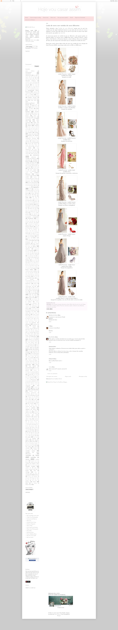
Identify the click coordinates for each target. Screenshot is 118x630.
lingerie (27, 287)
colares (27, 153)
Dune (27, 193)
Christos (27, 146)
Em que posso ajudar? (63, 17)
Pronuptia (27, 381)
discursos (27, 187)
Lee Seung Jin (35, 282)
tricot (28, 441)
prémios (31, 375)
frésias (37, 222)
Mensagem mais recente (51, 376)
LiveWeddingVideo (34, 289)
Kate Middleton (34, 271)
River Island (28, 395)
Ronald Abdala (34, 398)
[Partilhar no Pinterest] (51, 309)
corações (29, 168)
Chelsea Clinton (34, 145)
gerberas (37, 226)
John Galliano (35, 265)
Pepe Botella (32, 366)
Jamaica (33, 254)
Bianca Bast (34, 104)
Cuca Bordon (52, 337)
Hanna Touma (31, 239)
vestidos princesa (33, 462)
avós (34, 96)
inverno (31, 250)
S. (49, 326)
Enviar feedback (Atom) (56, 378)
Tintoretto (32, 435)
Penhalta (35, 363)
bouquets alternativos (62, 304)
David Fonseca (28, 179)
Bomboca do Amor (53, 315)
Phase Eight (37, 367)
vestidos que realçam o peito (32, 463)
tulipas (33, 441)
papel (32, 357)
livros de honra (33, 290)
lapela (38, 278)
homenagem (28, 242)
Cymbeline (28, 178)
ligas (36, 285)
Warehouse (36, 474)
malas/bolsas (34, 306)
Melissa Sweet (34, 321)
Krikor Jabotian (35, 275)
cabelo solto (36, 122)
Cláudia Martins (29, 152)
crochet (27, 177)
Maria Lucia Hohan (35, 317)
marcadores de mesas (31, 311)
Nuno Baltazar (32, 346)
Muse (32, 338)
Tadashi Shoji (34, 427)
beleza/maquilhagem (30, 103)
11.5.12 (50, 370)
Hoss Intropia (36, 243)
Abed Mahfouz (30, 71)
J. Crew (30, 253)
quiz (31, 381)
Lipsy (31, 287)
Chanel (29, 143)
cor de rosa (36, 167)
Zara (55, 307)
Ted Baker (32, 430)
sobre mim (33, 40)
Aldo (36, 78)
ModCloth (37, 332)
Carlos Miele (33, 129)
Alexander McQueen (31, 80)
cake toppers (36, 124)
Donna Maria (35, 190)
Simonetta (35, 417)
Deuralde (27, 185)
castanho (27, 139)
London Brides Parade (30, 293)
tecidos (27, 430)
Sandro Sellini (34, 405)
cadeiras (29, 124)
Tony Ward (36, 437)
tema (38, 430)
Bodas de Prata (34, 107)
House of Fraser (30, 244)
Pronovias (62, 305)
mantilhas (28, 310)
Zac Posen (34, 480)
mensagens (28, 328)
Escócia (27, 203)
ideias (34, 246)
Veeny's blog (29, 525)
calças (29, 125)
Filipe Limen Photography (32, 529)
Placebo (35, 370)
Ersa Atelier (28, 201)
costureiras (34, 171)
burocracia (32, 118)
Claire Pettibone (34, 150)
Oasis (28, 347)
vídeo (34, 470)
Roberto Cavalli (35, 395)
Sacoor (34, 402)
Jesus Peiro (28, 261)
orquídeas (54, 305)
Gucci (33, 236)
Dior (36, 185)
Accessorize (29, 72)
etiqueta (28, 204)
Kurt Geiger (28, 276)
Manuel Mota (34, 310)
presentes (28, 377)
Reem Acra (35, 388)
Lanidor (33, 278)
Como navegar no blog (35, 17)
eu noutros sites (33, 205)
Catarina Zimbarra (34, 139)
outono (37, 353)
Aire (34, 75)
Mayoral (27, 321)
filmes (27, 212)
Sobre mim (53, 17)
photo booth (29, 368)
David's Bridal (35, 179)
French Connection (29, 222)
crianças (34, 175)
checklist (27, 145)
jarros (38, 254)
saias (38, 402)
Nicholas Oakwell (29, 343)
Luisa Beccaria (34, 299)
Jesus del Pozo (35, 260)
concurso (36, 155)
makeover (27, 306)
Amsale (27, 86)
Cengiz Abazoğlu (30, 142)
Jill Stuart (34, 261)
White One (28, 477)
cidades (29, 147)
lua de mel (31, 297)
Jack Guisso (28, 254)
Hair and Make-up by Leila (33, 515)
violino (36, 472)
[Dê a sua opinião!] (48, 309)
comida (27, 155)
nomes (27, 345)
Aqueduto (27, 93)
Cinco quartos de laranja (32, 527)
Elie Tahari (35, 197)
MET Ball (37, 328)
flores (33, 214)
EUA (26, 207)
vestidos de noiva (50, 307)
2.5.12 (50, 321)
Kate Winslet (34, 272)
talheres (32, 428)
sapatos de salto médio (31, 410)
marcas (27, 313)
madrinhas (34, 303)
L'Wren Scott (35, 276)
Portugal (29, 374)
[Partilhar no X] (49, 309)
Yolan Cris (29, 479)
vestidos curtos (30, 451)
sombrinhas (36, 419)
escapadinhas (34, 201)
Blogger (59, 615)
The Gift (28, 432)
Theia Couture (28, 434)
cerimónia (37, 142)
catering (27, 141)
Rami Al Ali (34, 384)
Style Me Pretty (30, 532)
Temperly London (31, 431)
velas (36, 445)
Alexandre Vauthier (29, 82)
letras (35, 283)
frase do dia (34, 221)
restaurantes (28, 394)
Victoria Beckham (29, 469)
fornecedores (34, 215)
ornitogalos (35, 350)
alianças (35, 82)
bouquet (55, 304)
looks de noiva (75, 304)
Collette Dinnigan (33, 153)
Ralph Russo (28, 384)
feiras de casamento (29, 210)
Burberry (27, 118)
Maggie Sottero (35, 304)
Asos (53, 304)
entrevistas (29, 200)
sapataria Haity (29, 406)
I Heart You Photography (32, 517)
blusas (27, 107)
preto (33, 377)
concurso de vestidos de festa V (32, 164)
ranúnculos (66, 305)
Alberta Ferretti (29, 78)
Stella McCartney (30, 420)
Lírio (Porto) (37, 287)
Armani (37, 93)
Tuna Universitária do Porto (32, 442)
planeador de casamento (30, 371)
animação (31, 87)
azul (38, 96)
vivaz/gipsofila (29, 474)
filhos (36, 210)
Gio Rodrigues (34, 229)
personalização (29, 367)
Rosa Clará (28, 399)
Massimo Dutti (30, 318)
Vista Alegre (34, 473)
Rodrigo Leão (30, 396)
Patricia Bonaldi (29, 360)
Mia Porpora (35, 329)
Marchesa (28, 314)
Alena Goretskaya (29, 79)
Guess (38, 236)
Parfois (37, 357)
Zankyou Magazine (31, 523)
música (37, 338)
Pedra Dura (34, 361)
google (31, 233)
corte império (33, 169)
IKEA (31, 247)
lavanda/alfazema (29, 280)
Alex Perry (36, 79)
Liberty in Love (29, 285)
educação (29, 194)
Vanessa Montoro (30, 445)
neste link (62, 33)
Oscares (32, 353)
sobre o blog (29, 419)
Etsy (33, 204)
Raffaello (28, 382)
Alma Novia (28, 83)
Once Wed (29, 530)
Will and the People (35, 477)
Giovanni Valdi (28, 230)
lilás (35, 286)
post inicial (36, 374)
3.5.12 (50, 332)
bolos (37, 108)
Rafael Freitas (36, 381)
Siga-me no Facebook (80, 17)
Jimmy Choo (32, 262)
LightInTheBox (28, 286)
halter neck (36, 237)
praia (27, 375)
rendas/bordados (34, 389)
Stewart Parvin (33, 421)
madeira (29, 301)
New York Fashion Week (31, 342)
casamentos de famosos (32, 135)
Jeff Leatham (31, 257)
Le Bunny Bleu (28, 282)
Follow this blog (32, 560)
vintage (27, 472)
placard (27, 370)
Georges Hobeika (29, 226)
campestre (37, 125)
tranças (27, 439)
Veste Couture (28, 449)
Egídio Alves (36, 194)
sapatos (70, 305)
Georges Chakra (34, 225)
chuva (31, 146)
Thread (33, 434)
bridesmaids (28, 117)
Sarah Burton (36, 412)
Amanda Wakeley (34, 83)
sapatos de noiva (31, 409)
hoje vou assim (30, 537)
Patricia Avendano (32, 359)
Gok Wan (32, 232)
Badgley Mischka (32, 97)
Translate (35, 48)
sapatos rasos (29, 412)
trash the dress (35, 439)
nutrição (37, 346)
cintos (35, 149)
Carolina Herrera (33, 131)
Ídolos (27, 247)
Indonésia (36, 247)
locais (27, 291)
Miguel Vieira (28, 331)
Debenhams (28, 181)
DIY (30, 189)
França (32, 219)
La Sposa (27, 278)
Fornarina (27, 215)
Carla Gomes (32, 128)
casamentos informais (31, 138)
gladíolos (27, 232)
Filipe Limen (28, 211)
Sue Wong (32, 424)
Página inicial (68, 376)
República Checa (33, 391)
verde (35, 446)
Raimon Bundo (35, 382)
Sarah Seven (29, 413)
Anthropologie (36, 89)
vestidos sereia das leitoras (32, 465)
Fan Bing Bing (32, 207)
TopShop (27, 438)
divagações (35, 187)
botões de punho (33, 110)
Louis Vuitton (29, 296)
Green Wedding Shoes (32, 534)
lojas (36, 291)
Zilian (27, 483)
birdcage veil (28, 105)
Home (26, 17)
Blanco (35, 105)
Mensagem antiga (83, 376)
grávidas (37, 235)
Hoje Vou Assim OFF (31, 535)
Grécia (29, 236)
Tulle (38, 441)
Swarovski (27, 427)
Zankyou (27, 481)
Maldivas (27, 307)
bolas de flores (29, 108)
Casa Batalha (29, 132)
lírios (28, 289)
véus (35, 467)
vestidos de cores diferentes (66, 28)
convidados (29, 165)
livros (27, 290)
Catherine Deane (35, 141)
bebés (27, 101)
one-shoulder (49, 305)
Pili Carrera (36, 368)
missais (28, 332)
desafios (35, 182)
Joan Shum (29, 264)
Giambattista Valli (31, 228)
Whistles (35, 476)
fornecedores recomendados (32, 217)
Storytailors (28, 423)
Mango (84, 304)
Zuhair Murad (29, 484)
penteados (28, 364)
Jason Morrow (58, 614)
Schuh (36, 413)
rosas (35, 399)
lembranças (28, 283)
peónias (58, 305)
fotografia (30, 218)
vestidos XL (28, 467)
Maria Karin (32, 315)
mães (27, 304)
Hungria (28, 246)
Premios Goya (36, 375)
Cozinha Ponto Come (31, 522)
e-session (32, 193)
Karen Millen (69, 304)
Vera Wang (28, 446)
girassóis (35, 230)
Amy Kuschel (33, 86)
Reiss (27, 389)
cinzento (27, 150)
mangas (33, 307)
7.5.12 (50, 362)
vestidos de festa (32, 455)
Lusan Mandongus (35, 300)
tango (37, 428)
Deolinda (30, 182)
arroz (28, 94)
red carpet (28, 388)
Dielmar (32, 185)
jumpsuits (35, 268)
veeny (50, 367)
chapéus (35, 143)
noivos (36, 343)
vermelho (28, 448)
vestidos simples (30, 466)
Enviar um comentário (52, 373)
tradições (34, 438)
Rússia (30, 402)
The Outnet (35, 432)
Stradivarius (33, 423)
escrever (31, 203)
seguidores (28, 414)
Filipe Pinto (35, 211)
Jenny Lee (32, 258)
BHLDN (27, 104)
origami (29, 350)
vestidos (35, 449)
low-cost (80, 304)
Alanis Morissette (34, 76)
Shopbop (35, 416)
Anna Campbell (29, 89)
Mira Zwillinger (36, 331)
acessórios (28, 73)
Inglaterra (28, 248)
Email (71, 17)
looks (37, 293)
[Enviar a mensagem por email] (47, 309)
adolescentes (28, 75)
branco (27, 115)
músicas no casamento (33, 339)
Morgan (27, 338)
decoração (36, 181)
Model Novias (30, 333)
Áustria (30, 96)
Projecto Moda (34, 378)
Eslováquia (37, 203)
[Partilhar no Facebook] (50, 309)
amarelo (27, 84)
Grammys (31, 235)
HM (31, 240)
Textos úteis (45, 17)
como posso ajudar (30, 41)
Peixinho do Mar (29, 363)
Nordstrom (31, 345)
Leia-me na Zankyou (30, 19)
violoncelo (28, 473)
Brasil (35, 115)
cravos (27, 172)
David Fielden (34, 178)
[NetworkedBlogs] (32, 558)
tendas (38, 431)
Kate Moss (28, 272)
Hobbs (35, 240)
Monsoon (33, 336)
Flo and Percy (33, 212)
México (28, 329)
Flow (37, 214)
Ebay (38, 193)
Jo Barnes (37, 262)
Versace (35, 448)
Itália (32, 251)
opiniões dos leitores (33, 349)
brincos (35, 117)
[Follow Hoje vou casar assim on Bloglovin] (30, 554)
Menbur (27, 322)
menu (32, 328)
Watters (29, 476)
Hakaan (28, 237)
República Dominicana (31, 392)
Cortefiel (27, 171)
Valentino (33, 444)
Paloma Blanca (31, 356)
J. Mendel (35, 253)
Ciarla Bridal (36, 146)
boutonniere (34, 114)
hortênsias (28, 243)
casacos (37, 132)
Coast (35, 152)
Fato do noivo (33, 208)
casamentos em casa (33, 136)
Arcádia (32, 93)
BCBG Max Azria (32, 100)
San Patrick (30, 403)
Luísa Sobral (28, 300)
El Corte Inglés (30, 196)
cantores (27, 128)
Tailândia (27, 428)
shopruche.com (28, 417)
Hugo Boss (37, 244)
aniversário (37, 87)
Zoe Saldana (34, 483)
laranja (31, 279)
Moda (32, 332)
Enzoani (36, 200)
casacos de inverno (32, 134)
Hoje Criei (29, 520)
